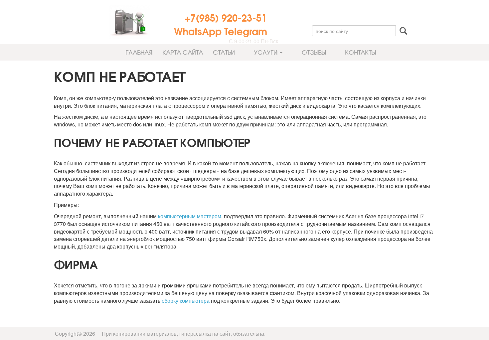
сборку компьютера (186, 300)
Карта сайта (182, 52)
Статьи (224, 52)
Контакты (359, 52)
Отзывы (313, 52)
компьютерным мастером (189, 216)
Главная (138, 52)
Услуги (265, 52)
